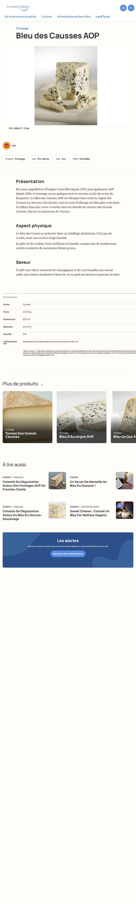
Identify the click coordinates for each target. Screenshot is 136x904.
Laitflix (102, 16)
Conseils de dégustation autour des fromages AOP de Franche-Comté (24, 485)
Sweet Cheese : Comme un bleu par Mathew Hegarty (89, 513)
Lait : (40, 158)
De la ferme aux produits (20, 16)
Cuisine (47, 16)
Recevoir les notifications (68, 553)
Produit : (15, 158)
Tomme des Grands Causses (20, 435)
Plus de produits (23, 383)
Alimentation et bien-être (74, 16)
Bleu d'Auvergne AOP (76, 436)
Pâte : (81, 158)
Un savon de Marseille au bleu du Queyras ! (88, 483)
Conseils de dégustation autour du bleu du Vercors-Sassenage (22, 515)
